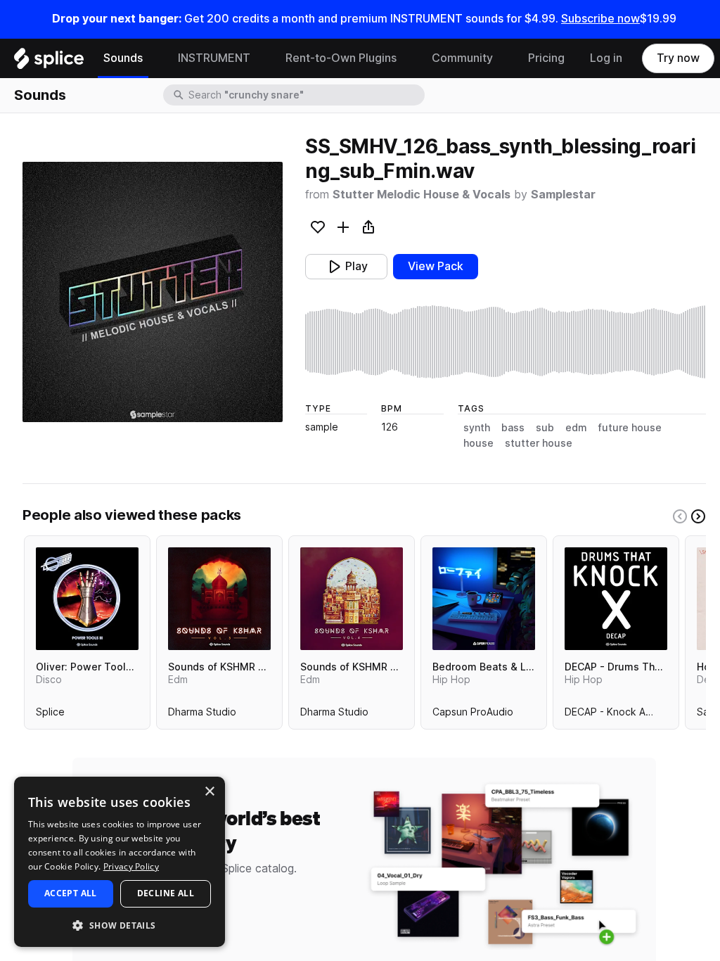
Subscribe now (600, 18)
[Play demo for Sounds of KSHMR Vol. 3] (219, 598)
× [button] (209, 792)
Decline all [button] (165, 893)
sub (545, 427)
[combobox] (305, 95)
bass (513, 427)
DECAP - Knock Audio (615, 714)
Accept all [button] (70, 893)
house (478, 443)
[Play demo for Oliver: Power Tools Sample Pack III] (87, 598)
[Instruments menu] (261, 58)
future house (630, 427)
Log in (606, 58)
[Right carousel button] (698, 516)
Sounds (123, 58)
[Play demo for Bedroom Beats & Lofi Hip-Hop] (483, 598)
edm (576, 427)
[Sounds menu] (153, 58)
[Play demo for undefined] (152, 292)
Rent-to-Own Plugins (341, 58)
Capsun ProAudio (472, 714)
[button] (119, 925)
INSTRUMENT (214, 58)
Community (462, 58)
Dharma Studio (202, 714)
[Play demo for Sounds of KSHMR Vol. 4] (351, 598)
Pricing (546, 58)
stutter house (538, 443)
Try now (678, 58)
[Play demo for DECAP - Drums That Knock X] (616, 598)
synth (476, 427)
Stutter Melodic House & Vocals (421, 194)
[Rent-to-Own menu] (407, 58)
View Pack (435, 266)
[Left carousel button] (680, 516)
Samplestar (563, 194)
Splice (50, 714)
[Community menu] (503, 58)
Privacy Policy (131, 866)
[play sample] (505, 342)
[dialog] (119, 862)
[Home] (49, 62)
